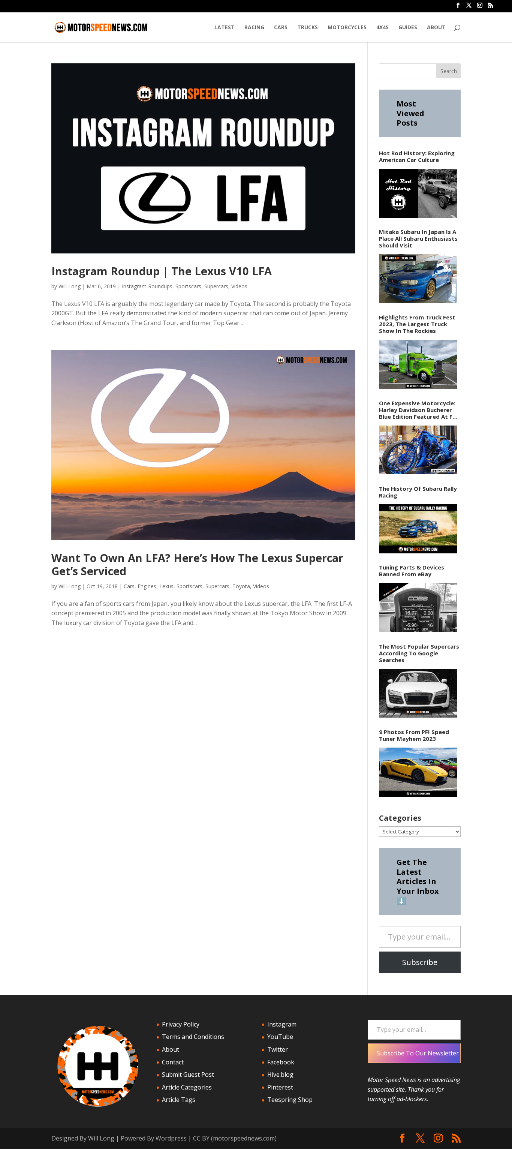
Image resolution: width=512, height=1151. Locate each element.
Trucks (307, 28)
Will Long (69, 286)
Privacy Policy (180, 1024)
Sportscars (188, 286)
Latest (224, 28)
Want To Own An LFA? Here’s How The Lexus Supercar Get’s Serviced (197, 564)
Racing (254, 28)
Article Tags (178, 1100)
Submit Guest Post (188, 1074)
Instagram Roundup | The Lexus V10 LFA (161, 271)
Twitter (277, 1049)
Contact (173, 1062)
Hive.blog (280, 1074)
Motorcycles (347, 28)
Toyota (241, 586)
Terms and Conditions (193, 1037)
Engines (147, 586)
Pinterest (280, 1087)
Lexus (166, 586)
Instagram (281, 1024)
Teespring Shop (290, 1100)
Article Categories (187, 1087)
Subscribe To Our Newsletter (418, 1053)
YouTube (280, 1037)
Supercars (216, 286)
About (436, 28)
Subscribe (419, 962)
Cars (280, 28)
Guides (407, 28)
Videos (239, 286)
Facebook (280, 1062)
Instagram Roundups (147, 286)
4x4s (382, 28)
